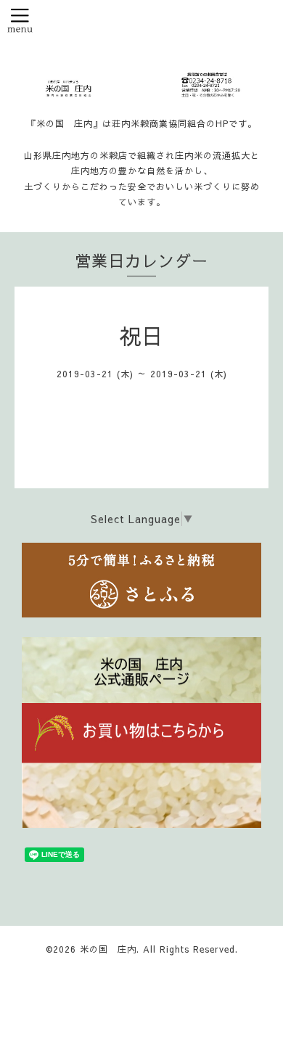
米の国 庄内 (108, 949)
